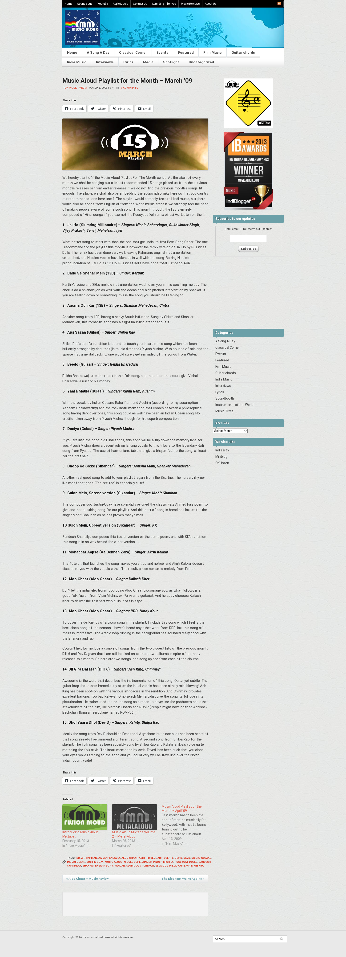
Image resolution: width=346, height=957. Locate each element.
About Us (211, 3)
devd (186, 857)
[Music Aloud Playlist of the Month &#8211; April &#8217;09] (186, 825)
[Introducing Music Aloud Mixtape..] (84, 817)
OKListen (222, 463)
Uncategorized (201, 62)
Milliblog (221, 456)
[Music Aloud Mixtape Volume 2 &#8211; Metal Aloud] (134, 817)
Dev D (178, 857)
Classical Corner (133, 52)
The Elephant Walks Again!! (183, 878)
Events (162, 52)
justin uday (95, 861)
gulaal (206, 857)
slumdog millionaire (170, 865)
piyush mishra (163, 861)
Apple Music (120, 3)
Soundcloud (85, 3)
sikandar (118, 865)
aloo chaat (129, 857)
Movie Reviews (190, 3)
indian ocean (76, 861)
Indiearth (222, 450)
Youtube (102, 3)
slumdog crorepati (140, 865)
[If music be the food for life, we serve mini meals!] (82, 44)
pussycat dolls (185, 861)
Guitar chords (243, 52)
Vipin (115, 87)
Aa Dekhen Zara (109, 857)
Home (68, 3)
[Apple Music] (248, 127)
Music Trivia (224, 411)
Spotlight (171, 62)
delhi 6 (168, 857)
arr (159, 857)
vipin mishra (195, 865)
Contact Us (140, 3)
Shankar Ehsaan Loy (96, 865)
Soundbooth (224, 398)
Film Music (212, 52)
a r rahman (89, 857)
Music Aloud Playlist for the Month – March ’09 (127, 80)
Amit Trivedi (147, 857)
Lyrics (128, 62)
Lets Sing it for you (164, 3)
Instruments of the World (234, 405)
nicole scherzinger (138, 861)
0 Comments (129, 87)
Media (148, 62)
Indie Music (76, 62)
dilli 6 (195, 857)
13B (77, 857)
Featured (186, 52)
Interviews (105, 62)
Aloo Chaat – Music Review (87, 878)
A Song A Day (98, 52)
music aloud (113, 861)
